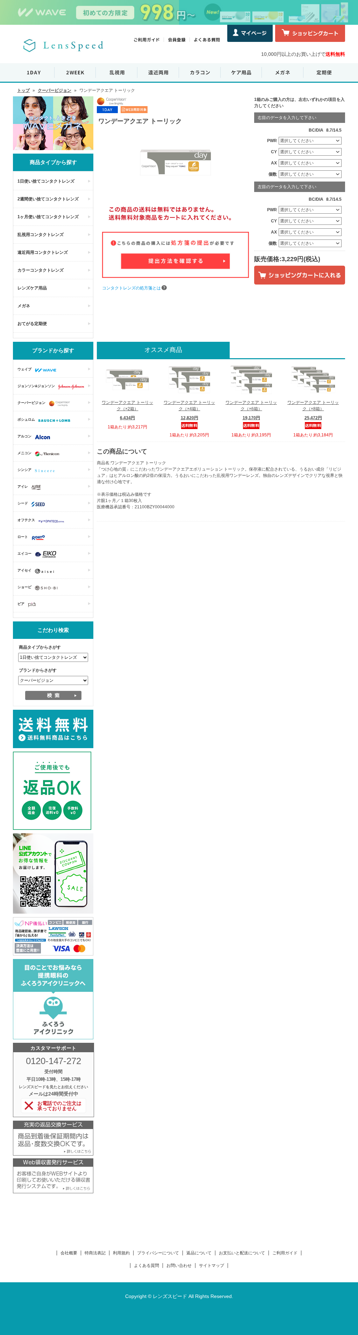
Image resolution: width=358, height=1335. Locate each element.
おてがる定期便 (32, 323)
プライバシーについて (158, 1253)
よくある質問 (146, 1265)
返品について (199, 1253)
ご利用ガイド (285, 1253)
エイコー (24, 553)
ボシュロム (26, 419)
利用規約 (121, 1253)
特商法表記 (95, 1253)
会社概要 (68, 1253)
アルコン (24, 436)
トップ (23, 90)
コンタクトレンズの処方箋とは (131, 288)
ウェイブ (24, 369)
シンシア (24, 470)
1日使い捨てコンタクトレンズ (45, 181)
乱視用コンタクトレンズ (40, 234)
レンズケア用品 (32, 288)
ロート (22, 537)
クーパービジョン (54, 90)
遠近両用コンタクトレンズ (42, 252)
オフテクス (26, 520)
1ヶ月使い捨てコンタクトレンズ (48, 216)
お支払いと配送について (242, 1253)
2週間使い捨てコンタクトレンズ (48, 199)
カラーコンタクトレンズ (40, 270)
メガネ (23, 305)
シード (22, 503)
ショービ (24, 587)
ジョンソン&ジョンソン (36, 386)
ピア (20, 604)
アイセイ (24, 570)
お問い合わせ (179, 1265)
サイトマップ (211, 1265)
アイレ (22, 486)
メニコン (24, 453)
